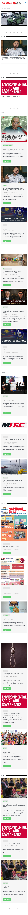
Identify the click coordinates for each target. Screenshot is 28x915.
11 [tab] (18, 32)
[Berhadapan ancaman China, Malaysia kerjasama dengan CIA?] (14, 214)
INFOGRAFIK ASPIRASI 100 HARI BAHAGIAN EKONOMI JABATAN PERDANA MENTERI (12, 547)
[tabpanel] (14, 19)
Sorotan (5, 801)
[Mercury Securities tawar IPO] (14, 384)
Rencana (5, 670)
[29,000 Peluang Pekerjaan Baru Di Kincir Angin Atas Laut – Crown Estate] (14, 466)
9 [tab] (16, 32)
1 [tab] (5, 32)
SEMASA (5, 307)
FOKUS (5, 185)
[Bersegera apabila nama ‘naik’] (14, 607)
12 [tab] (20, 32)
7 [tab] (13, 32)
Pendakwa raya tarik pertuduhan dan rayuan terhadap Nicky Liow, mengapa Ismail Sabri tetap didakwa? (13, 311)
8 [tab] (14, 32)
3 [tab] (8, 32)
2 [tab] (6, 32)
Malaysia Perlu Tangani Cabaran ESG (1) (11, 843)
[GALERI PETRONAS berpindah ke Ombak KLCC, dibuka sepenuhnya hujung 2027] (14, 259)
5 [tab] (10, 32)
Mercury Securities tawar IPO (9, 399)
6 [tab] (12, 32)
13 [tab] (21, 32)
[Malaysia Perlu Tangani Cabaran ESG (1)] (14, 830)
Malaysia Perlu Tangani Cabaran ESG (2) (11, 713)
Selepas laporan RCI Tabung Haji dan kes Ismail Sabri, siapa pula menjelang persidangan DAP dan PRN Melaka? (14, 805)
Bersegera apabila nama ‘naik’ (9, 618)
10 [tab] (17, 32)
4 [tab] (9, 32)
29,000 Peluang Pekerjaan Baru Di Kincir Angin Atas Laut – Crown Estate (13, 481)
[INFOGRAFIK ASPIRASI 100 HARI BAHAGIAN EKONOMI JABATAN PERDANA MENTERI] (14, 523)
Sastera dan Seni (7, 268)
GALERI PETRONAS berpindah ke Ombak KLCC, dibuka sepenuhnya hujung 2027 (13, 272)
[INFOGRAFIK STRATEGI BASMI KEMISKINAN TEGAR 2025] (14, 571)
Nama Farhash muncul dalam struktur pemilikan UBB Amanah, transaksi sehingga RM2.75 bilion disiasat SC (13, 58)
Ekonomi (5, 396)
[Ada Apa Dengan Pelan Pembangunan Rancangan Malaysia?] (14, 90)
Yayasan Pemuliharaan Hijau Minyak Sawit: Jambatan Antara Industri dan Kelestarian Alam (13, 148)
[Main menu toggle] (25, 3)
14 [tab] (23, 32)
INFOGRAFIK (6, 544)
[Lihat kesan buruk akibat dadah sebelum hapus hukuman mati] (14, 655)
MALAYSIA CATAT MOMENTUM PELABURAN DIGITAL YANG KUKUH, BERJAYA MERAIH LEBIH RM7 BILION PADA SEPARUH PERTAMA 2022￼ (14, 441)
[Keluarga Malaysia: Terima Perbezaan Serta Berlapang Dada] (14, 737)
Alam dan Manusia (7, 145)
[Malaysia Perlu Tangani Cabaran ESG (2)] (14, 700)
